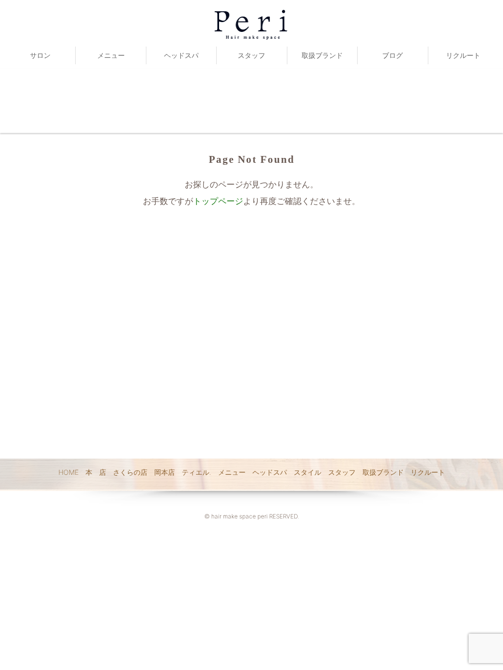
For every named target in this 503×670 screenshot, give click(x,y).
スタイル (307, 472)
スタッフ (251, 55)
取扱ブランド (322, 55)
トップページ (218, 201)
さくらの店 (130, 472)
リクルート (463, 55)
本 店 (95, 472)
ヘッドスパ (181, 55)
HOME (68, 472)
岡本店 (164, 472)
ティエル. (196, 472)
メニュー (111, 55)
